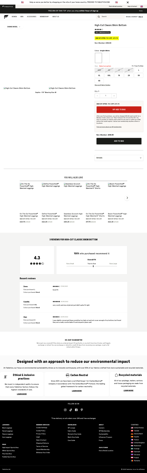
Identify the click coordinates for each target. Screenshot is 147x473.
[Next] (127, 198)
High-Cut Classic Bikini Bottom (111, 25)
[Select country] (142, 6)
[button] (128, 2)
